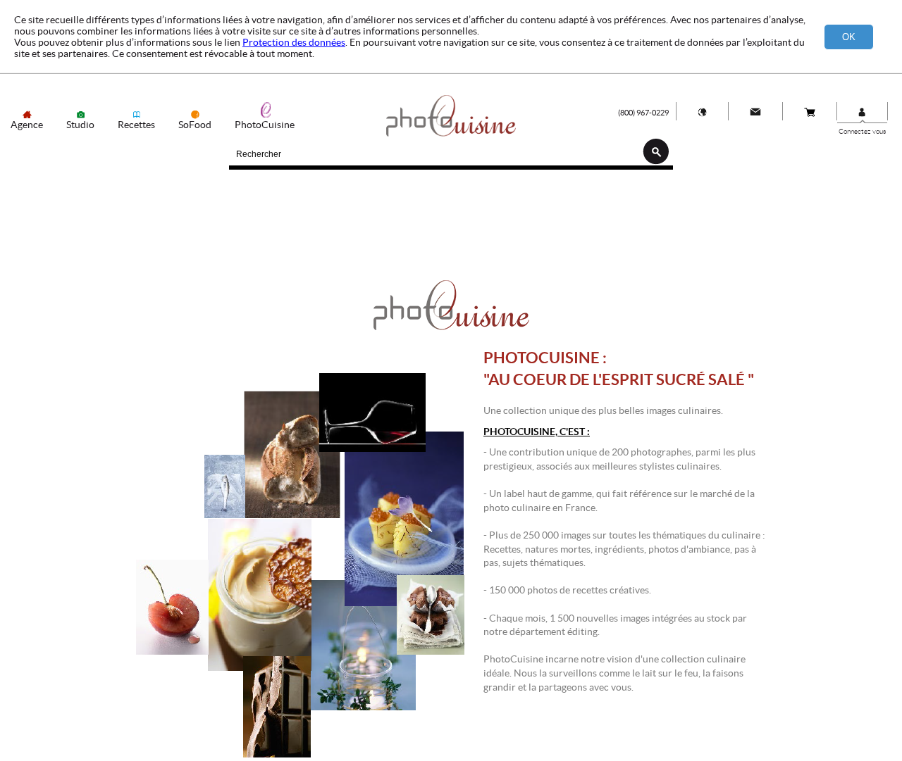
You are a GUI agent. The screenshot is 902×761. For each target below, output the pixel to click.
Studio (80, 124)
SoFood (194, 124)
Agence (27, 124)
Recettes (136, 124)
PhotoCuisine (265, 124)
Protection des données (293, 42)
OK (848, 37)
